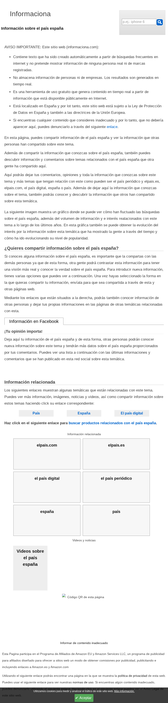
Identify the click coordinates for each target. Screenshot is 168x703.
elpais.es (116, 445)
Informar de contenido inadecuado (84, 643)
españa (47, 511)
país (116, 511)
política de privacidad (132, 675)
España (84, 413)
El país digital (132, 413)
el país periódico (116, 478)
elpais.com (47, 445)
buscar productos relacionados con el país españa (112, 423)
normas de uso (83, 682)
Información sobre (32, 28)
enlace (112, 127)
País (36, 413)
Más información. (124, 691)
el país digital (47, 478)
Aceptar (85, 698)
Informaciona (30, 14)
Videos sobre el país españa (30, 558)
